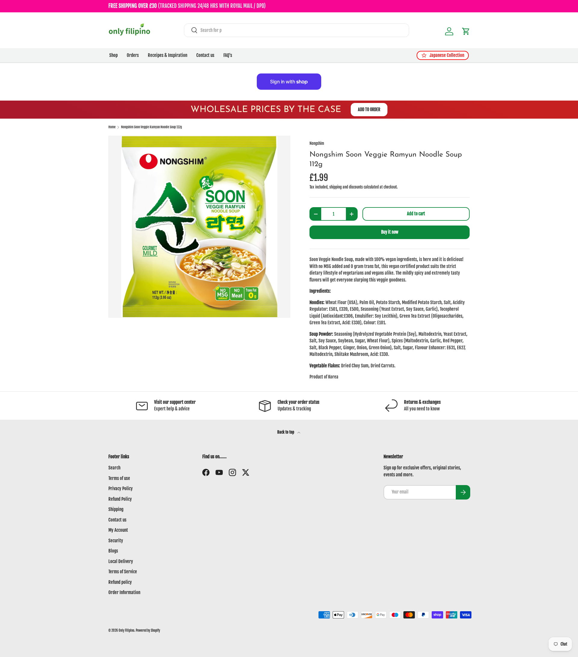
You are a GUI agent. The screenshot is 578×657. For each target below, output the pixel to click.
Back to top (286, 432)
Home (112, 127)
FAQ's (227, 55)
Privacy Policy (120, 488)
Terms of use (119, 478)
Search (114, 468)
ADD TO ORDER (369, 109)
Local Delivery (120, 561)
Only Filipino (126, 630)
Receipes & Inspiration (167, 55)
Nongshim (316, 143)
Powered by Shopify (148, 630)
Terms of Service (122, 571)
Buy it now (389, 232)
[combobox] (296, 30)
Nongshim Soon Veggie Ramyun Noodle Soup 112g (151, 127)
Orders (133, 55)
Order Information (124, 592)
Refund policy (120, 582)
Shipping (115, 509)
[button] (466, 31)
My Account (118, 530)
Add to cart (416, 213)
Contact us (205, 55)
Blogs (113, 551)
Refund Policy (120, 499)
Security (115, 540)
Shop (113, 55)
